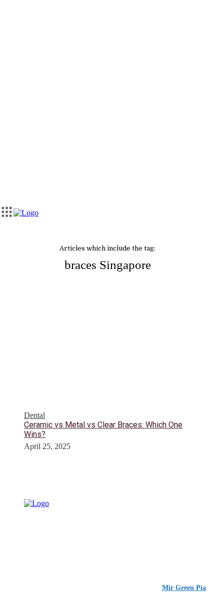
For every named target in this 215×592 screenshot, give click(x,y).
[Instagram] (31, 543)
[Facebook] (51, 543)
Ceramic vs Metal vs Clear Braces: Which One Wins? (103, 429)
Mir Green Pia (184, 588)
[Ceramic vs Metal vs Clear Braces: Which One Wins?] (107, 362)
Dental (34, 415)
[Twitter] (71, 543)
